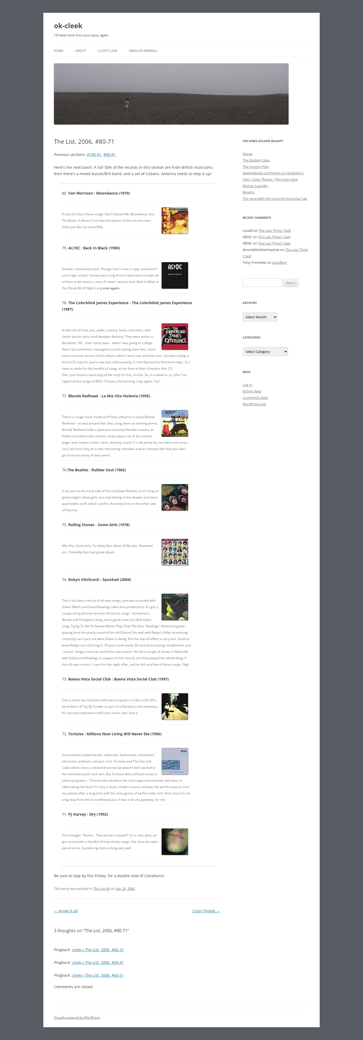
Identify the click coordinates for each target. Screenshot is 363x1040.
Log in (247, 384)
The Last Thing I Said (275, 230)
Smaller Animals (143, 50)
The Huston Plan (256, 166)
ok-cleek (68, 25)
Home (59, 50)
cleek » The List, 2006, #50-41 (98, 962)
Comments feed (255, 397)
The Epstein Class (256, 160)
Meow (247, 153)
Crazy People (206, 910)
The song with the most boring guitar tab (275, 198)
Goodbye (279, 262)
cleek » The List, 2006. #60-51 (98, 975)
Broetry (249, 192)
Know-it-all (66, 910)
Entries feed (252, 391)
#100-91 (94, 154)
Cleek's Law (107, 50)
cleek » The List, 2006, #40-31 (98, 949)
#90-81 (109, 154)
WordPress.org (254, 404)
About (80, 50)
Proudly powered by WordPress (77, 1017)
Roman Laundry (255, 185)
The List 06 (101, 888)
